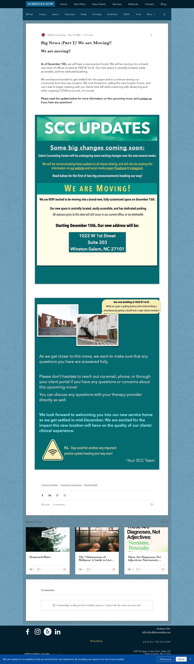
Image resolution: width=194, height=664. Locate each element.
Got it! (181, 659)
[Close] (190, 659)
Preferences (165, 659)
